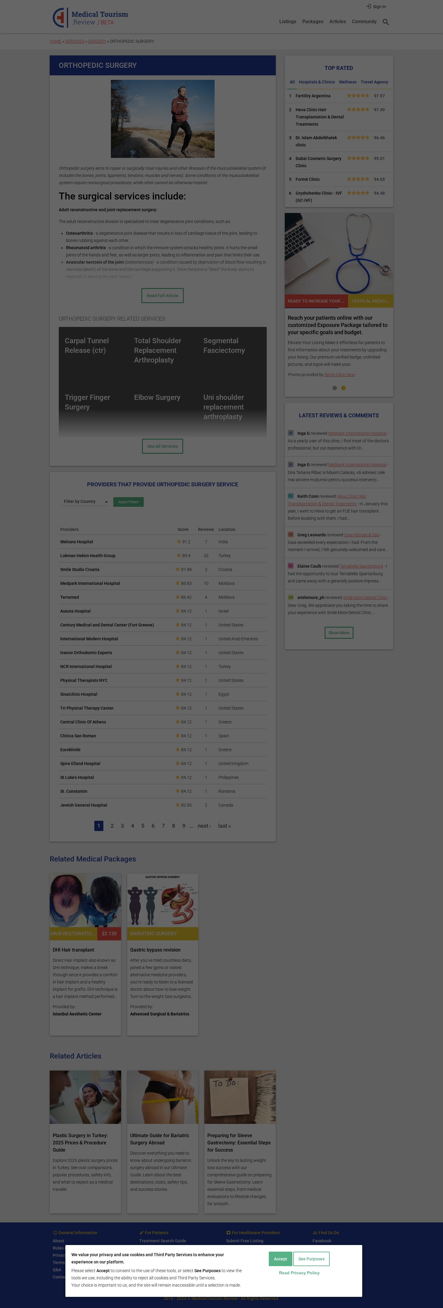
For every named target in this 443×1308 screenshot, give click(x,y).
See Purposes (311, 1258)
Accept (280, 1258)
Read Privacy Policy (299, 1272)
